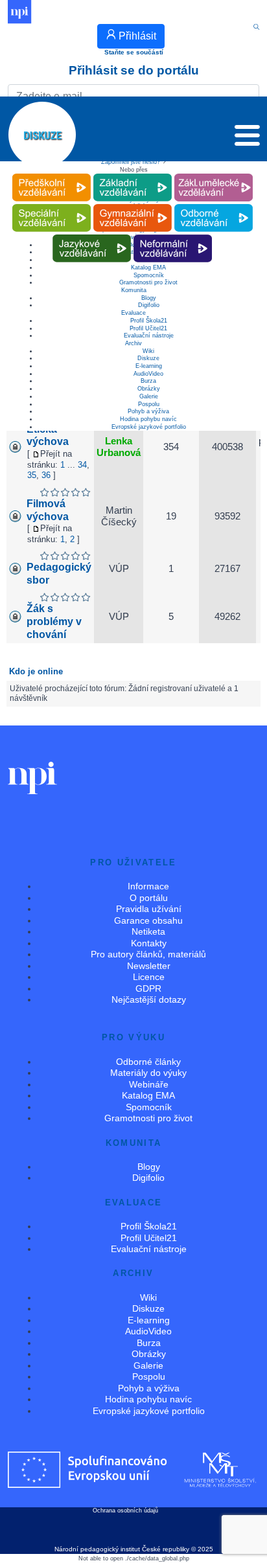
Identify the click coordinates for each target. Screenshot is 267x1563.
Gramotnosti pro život (148, 282)
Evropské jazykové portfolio (148, 427)
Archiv (133, 343)
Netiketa (148, 931)
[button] (247, 138)
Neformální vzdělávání (173, 234)
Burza (148, 381)
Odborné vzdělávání (213, 204)
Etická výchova (48, 436)
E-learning (148, 366)
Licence (149, 977)
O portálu (149, 898)
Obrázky (148, 388)
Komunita (133, 290)
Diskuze (148, 358)
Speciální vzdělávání (51, 204)
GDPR (148, 988)
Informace (148, 886)
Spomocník (149, 275)
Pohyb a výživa (148, 411)
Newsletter (148, 966)
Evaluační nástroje (149, 335)
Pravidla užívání (148, 909)
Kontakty (149, 943)
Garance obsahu (148, 920)
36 (46, 475)
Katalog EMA (148, 1095)
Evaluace (133, 313)
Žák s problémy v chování (54, 621)
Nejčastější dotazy (148, 999)
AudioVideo (148, 374)
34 (82, 465)
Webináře (148, 1084)
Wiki (148, 351)
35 (31, 475)
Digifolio (148, 305)
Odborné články (148, 1061)
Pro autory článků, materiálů (148, 954)
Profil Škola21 (148, 320)
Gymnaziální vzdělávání (132, 204)
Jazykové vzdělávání (92, 234)
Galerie (148, 396)
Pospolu (148, 404)
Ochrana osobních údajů (125, 1510)
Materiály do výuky (148, 1072)
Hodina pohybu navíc (148, 419)
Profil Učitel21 (148, 328)
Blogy (148, 298)
